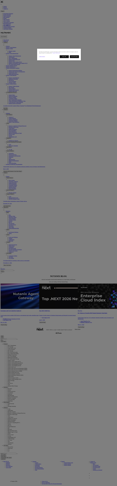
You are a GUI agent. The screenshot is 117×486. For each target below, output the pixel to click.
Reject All (64, 56)
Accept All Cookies (74, 56)
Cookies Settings (42, 56)
